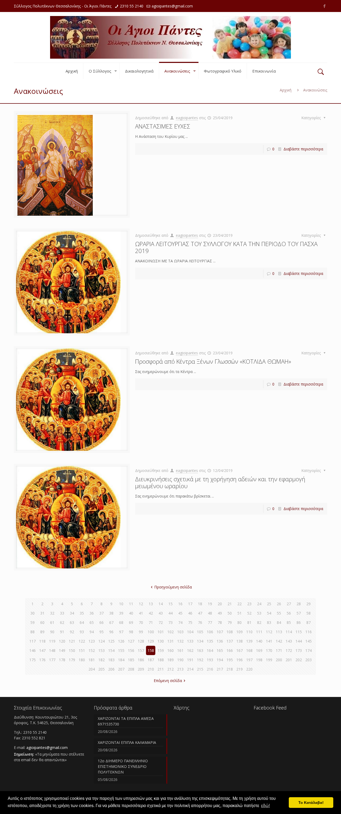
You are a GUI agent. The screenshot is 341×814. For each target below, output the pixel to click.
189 (170, 659)
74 (180, 622)
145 (308, 641)
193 (210, 659)
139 (249, 641)
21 (230, 603)
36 (92, 613)
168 (249, 650)
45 (180, 613)
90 (52, 631)
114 (289, 631)
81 (249, 622)
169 (259, 650)
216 (210, 669)
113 (279, 631)
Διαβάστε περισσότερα (303, 148)
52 (249, 613)
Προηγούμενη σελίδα (173, 587)
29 (308, 603)
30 (32, 613)
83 (269, 622)
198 (259, 659)
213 (180, 669)
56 (289, 613)
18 (200, 603)
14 (161, 603)
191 (190, 659)
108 (229, 631)
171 (279, 650)
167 (239, 650)
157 (141, 650)
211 (160, 669)
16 (180, 603)
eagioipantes (187, 117)
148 (52, 650)
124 (101, 641)
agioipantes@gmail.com (172, 6)
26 (279, 603)
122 (82, 641)
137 (229, 641)
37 (101, 613)
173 (298, 650)
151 (82, 650)
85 (289, 622)
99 (141, 631)
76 (200, 622)
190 (180, 659)
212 (170, 669)
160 (170, 650)
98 (131, 631)
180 (82, 659)
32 (52, 613)
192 (200, 659)
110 (249, 631)
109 (239, 631)
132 (180, 641)
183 (111, 659)
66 (101, 622)
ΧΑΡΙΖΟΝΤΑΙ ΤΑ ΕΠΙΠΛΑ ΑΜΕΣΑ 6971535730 (126, 721)
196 (239, 659)
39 (121, 613)
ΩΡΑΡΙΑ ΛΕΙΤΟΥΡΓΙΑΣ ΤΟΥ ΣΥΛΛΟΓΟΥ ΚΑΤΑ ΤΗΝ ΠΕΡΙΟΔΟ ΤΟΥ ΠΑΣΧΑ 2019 (226, 247)
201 (289, 659)
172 (289, 650)
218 (229, 669)
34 (72, 613)
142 (279, 641)
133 (190, 641)
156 (131, 650)
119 (52, 641)
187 (151, 659)
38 (111, 613)
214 (190, 669)
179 (72, 659)
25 (269, 603)
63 (72, 622)
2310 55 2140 (131, 6)
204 (91, 669)
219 (239, 669)
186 (141, 659)
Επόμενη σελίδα (168, 680)
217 (220, 669)
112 (269, 631)
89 (42, 631)
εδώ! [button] (265, 805)
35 (82, 613)
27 (289, 603)
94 (92, 631)
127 (131, 641)
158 (151, 650)
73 (170, 622)
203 (308, 659)
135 (210, 641)
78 (220, 622)
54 (269, 613)
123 (91, 641)
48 (210, 613)
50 (230, 613)
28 (299, 603)
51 (239, 613)
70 (141, 622)
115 (298, 631)
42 (151, 613)
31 (42, 613)
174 (308, 650)
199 (269, 659)
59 (32, 622)
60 (42, 622)
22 (239, 603)
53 (259, 613)
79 (230, 622)
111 (259, 631)
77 (210, 622)
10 (121, 603)
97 (121, 631)
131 (170, 641)
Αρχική (285, 90)
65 (92, 622)
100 (151, 631)
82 (259, 622)
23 (249, 603)
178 (62, 659)
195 (229, 659)
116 (308, 631)
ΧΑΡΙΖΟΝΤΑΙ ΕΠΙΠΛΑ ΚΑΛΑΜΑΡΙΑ (127, 742)
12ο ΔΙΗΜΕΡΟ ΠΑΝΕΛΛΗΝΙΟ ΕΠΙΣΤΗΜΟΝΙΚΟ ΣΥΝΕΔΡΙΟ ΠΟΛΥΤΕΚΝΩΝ (123, 766)
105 (200, 631)
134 (200, 641)
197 (249, 659)
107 (220, 631)
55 (279, 613)
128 (141, 641)
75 (190, 622)
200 (279, 659)
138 (239, 641)
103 (180, 631)
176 (42, 659)
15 (170, 603)
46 (190, 613)
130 (160, 641)
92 (72, 631)
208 (131, 669)
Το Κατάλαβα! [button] (311, 802)
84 (279, 622)
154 (111, 650)
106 (210, 631)
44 (170, 613)
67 (111, 622)
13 (151, 603)
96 (111, 631)
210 (151, 669)
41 (141, 613)
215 (200, 669)
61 (52, 622)
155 (121, 650)
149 (62, 650)
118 (42, 641)
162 (190, 650)
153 (101, 650)
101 (160, 631)
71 (151, 622)
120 (62, 641)
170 (269, 650)
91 (62, 631)
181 (91, 659)
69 (131, 622)
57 (299, 613)
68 (121, 622)
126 (121, 641)
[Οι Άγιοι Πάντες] (170, 37)
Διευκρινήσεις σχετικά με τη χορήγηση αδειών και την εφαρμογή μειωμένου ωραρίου (220, 482)
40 (131, 613)
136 (220, 641)
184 (121, 659)
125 (111, 641)
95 (101, 631)
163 (200, 650)
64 (82, 622)
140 (259, 641)
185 (131, 659)
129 (151, 641)
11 (131, 603)
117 (32, 641)
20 (220, 603)
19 (210, 603)
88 (32, 631)
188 (160, 659)
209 (141, 669)
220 (249, 669)
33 (62, 613)
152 (91, 650)
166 (229, 650)
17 (190, 603)
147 (42, 650)
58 (308, 613)
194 (220, 659)
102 (170, 631)
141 (269, 641)
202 (298, 659)
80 (239, 622)
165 (220, 650)
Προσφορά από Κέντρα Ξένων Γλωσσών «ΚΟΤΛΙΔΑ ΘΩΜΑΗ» (213, 361)
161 (180, 650)
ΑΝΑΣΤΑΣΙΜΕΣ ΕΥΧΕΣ (162, 126)
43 (161, 613)
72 (161, 622)
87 (308, 622)
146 (32, 650)
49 (220, 613)
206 (111, 669)
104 (190, 631)
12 (141, 603)
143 (289, 641)
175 (32, 659)
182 (101, 659)
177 (52, 659)
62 (62, 622)
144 (298, 641)
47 (200, 613)
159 (160, 650)
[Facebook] (324, 6)
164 (210, 650)
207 (121, 669)
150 (72, 650)
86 (299, 622)
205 (101, 669)
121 (72, 641)
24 (259, 603)
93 (82, 631)
